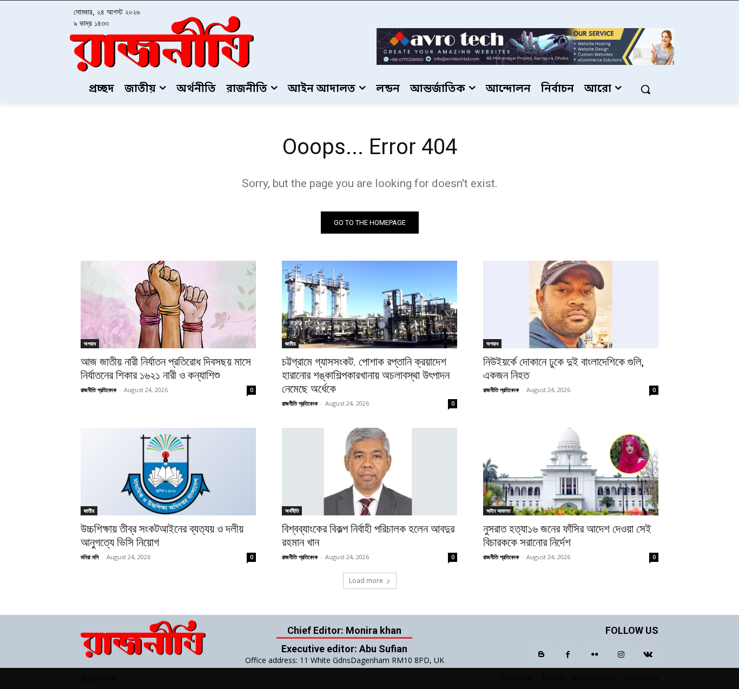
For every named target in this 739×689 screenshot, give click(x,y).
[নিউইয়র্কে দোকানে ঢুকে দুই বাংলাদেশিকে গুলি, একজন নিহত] (570, 304)
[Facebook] (567, 654)
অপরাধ (90, 343)
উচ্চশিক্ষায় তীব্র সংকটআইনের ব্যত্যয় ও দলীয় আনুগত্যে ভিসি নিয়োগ (162, 535)
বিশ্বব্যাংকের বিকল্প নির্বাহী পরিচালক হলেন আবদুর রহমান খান (368, 535)
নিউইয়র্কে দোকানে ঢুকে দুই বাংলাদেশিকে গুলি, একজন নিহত (563, 368)
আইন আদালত (498, 510)
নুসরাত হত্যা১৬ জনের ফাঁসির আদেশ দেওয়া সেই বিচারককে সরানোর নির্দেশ (567, 535)
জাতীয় (290, 343)
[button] (645, 89)
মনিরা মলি (90, 557)
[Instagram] (621, 654)
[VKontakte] (647, 654)
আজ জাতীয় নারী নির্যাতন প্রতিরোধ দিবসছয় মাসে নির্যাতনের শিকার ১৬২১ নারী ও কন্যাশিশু (166, 368)
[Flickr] (594, 654)
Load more (366, 580)
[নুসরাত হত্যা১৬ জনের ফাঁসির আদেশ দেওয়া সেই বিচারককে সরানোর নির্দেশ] (570, 471)
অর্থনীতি (292, 510)
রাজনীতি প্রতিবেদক (98, 390)
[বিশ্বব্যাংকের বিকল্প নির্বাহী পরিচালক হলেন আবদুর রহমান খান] (369, 471)
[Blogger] (541, 654)
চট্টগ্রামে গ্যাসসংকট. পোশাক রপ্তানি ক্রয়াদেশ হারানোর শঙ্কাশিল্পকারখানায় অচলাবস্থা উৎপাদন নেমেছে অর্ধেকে (366, 375)
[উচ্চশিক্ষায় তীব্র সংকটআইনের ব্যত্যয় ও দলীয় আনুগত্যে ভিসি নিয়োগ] (168, 471)
